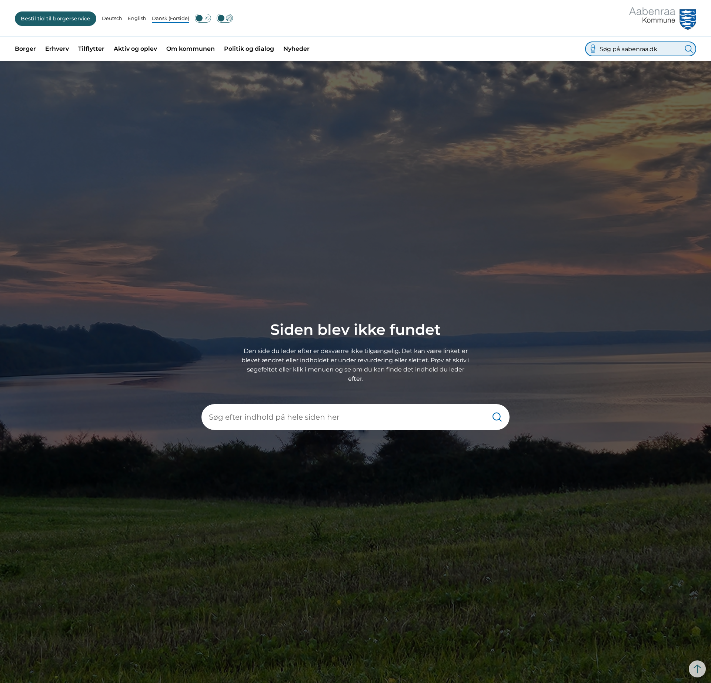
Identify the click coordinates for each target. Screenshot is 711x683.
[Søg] (688, 48)
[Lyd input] (592, 49)
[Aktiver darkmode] (203, 18)
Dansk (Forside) (170, 18)
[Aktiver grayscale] (225, 18)
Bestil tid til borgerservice (55, 18)
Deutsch (112, 18)
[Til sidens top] (697, 669)
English (137, 18)
